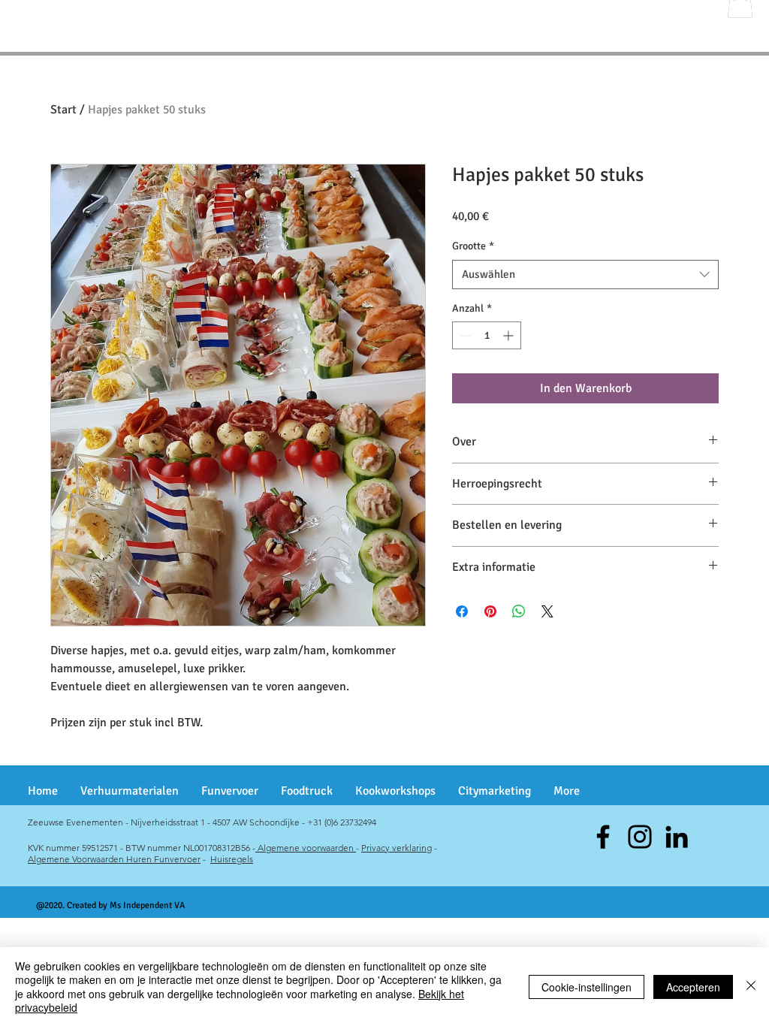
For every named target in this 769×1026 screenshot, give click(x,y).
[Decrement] (463, 335)
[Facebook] (603, 836)
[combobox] (585, 274)
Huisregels (231, 859)
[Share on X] (547, 611)
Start (63, 109)
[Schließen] (751, 986)
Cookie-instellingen (586, 986)
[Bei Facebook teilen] (462, 611)
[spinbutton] (486, 335)
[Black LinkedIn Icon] (676, 836)
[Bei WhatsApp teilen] (519, 611)
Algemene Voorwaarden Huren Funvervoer (114, 859)
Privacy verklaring (396, 847)
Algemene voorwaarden (305, 847)
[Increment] (509, 335)
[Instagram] (640, 836)
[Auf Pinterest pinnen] (490, 611)
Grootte (473, 246)
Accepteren (693, 986)
